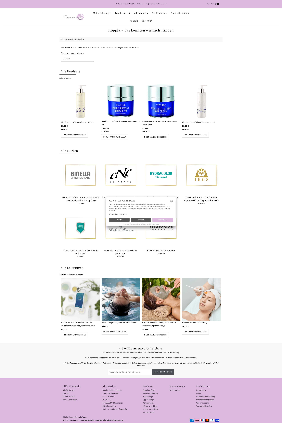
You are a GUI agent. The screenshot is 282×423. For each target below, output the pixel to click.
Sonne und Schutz (150, 409)
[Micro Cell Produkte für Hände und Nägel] (80, 228)
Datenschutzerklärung (205, 396)
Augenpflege (148, 396)
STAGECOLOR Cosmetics (113, 403)
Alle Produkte (159, 13)
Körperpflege (148, 403)
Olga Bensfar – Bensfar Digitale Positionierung (103, 420)
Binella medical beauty (112, 390)
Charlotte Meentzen (111, 393)
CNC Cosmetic (108, 396)
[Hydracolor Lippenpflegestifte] (161, 175)
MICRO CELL (108, 399)
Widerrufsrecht (202, 403)
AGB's (198, 393)
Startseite (64, 39)
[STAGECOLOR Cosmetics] (161, 228)
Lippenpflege (148, 399)
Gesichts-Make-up (150, 393)
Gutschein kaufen (180, 13)
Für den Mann (148, 412)
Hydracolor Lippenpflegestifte (115, 409)
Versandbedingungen (205, 399)
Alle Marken (140, 13)
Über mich (146, 20)
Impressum (201, 390)
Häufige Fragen (68, 390)
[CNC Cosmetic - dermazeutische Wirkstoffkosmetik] (121, 175)
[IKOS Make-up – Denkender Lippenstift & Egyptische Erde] (201, 175)
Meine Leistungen (102, 13)
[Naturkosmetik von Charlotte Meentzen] (121, 228)
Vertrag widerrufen (204, 406)
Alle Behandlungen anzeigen (71, 274)
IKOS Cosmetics (109, 406)
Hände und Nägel (150, 406)
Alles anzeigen (65, 78)
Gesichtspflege (149, 390)
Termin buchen (123, 13)
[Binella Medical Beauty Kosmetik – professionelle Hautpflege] (80, 175)
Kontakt (134, 20)
